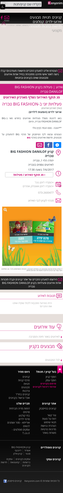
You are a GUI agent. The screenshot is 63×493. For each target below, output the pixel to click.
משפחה (34, 26)
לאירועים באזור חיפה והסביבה (44, 336)
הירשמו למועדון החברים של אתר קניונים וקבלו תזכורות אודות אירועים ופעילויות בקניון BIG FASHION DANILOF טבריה (31, 283)
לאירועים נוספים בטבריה (41, 164)
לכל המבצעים (52, 360)
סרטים (26, 412)
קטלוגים (38, 21)
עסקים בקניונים (23, 459)
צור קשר (51, 415)
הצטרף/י (6, 21)
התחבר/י (3, 26)
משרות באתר (49, 432)
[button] (2, 6)
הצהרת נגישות (48, 425)
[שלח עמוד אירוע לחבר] (40, 144)
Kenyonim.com (32, 480)
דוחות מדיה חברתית (19, 408)
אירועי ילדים (54, 21)
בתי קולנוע (24, 415)
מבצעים (35, 17)
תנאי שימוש (50, 422)
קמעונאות (14, 462)
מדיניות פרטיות (48, 429)
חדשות (57, 26)
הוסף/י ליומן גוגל (43, 182)
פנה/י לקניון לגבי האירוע (41, 200)
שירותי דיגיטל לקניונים (44, 386)
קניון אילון (17, 453)
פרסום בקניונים (48, 383)
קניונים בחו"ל (23, 394)
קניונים (57, 17)
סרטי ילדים (24, 419)
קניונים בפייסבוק (47, 408)
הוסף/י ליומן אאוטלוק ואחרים (37, 186)
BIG (28, 137)
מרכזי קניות (24, 380)
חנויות (46, 17)
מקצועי (57, 30)
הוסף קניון (51, 376)
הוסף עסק (51, 380)
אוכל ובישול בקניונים (19, 397)
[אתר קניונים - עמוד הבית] (60, 373)
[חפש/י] (4, 4)
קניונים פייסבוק (14, 480)
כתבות (46, 26)
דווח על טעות (49, 418)
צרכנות (26, 390)
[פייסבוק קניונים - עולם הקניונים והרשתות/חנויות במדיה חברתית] (1, 17)
